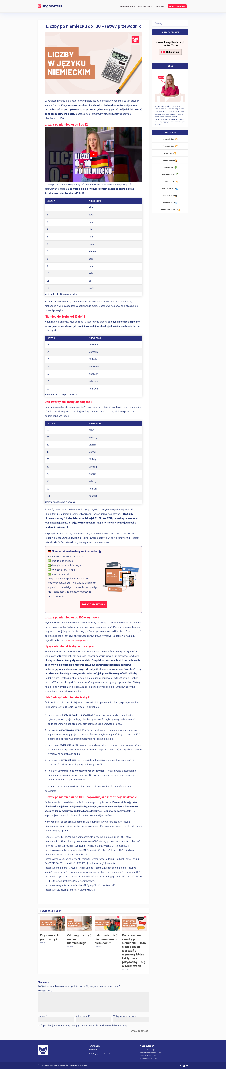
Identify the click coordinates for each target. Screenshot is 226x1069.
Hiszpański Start (169, 174)
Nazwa (42, 1015)
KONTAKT (160, 6)
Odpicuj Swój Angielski (169, 210)
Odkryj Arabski (169, 160)
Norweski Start (169, 202)
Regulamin (93, 1049)
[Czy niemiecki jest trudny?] (52, 923)
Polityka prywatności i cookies (100, 1054)
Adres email (83, 1015)
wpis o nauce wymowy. (76, 640)
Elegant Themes (59, 1065)
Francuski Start (169, 146)
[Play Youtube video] (93, 154)
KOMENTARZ (45, 990)
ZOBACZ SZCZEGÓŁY (93, 604)
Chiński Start (169, 167)
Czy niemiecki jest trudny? (50, 937)
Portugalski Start (169, 188)
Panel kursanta (177, 6)
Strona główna (127, 6)
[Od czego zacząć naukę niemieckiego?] (79, 923)
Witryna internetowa (124, 1015)
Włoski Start (169, 153)
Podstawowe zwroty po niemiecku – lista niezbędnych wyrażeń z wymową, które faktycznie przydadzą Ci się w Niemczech (134, 950)
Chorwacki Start (169, 181)
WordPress (83, 1065)
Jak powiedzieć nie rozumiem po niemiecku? (106, 939)
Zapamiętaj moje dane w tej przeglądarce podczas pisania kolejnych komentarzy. (84, 1025)
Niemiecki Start (169, 139)
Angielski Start (169, 195)
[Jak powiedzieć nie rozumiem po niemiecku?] (107, 923)
